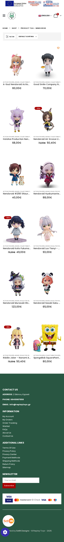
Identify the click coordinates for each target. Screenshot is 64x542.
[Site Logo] (11, 15)
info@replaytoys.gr (20, 404)
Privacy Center (10, 454)
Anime (17, 82)
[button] (5, 15)
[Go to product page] (17, 65)
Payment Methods (11, 457)
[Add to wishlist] (58, 48)
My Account (8, 416)
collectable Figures (27, 82)
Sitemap (7, 467)
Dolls (52, 191)
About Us (7, 432)
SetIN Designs (22, 530)
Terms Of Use (9, 447)
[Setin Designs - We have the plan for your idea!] (8, 520)
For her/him (59, 191)
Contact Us (8, 436)
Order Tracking (10, 423)
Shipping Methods (11, 460)
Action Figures (8, 82)
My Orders (8, 419)
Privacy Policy (9, 451)
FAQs (5, 429)
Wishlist (6, 426)
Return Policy (9, 464)
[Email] (32, 480)
